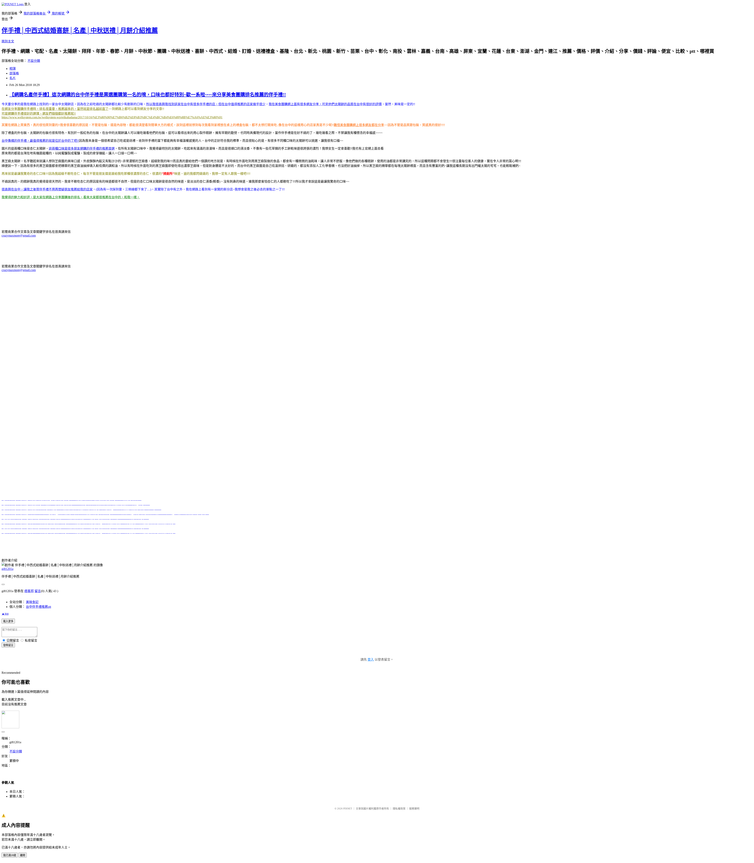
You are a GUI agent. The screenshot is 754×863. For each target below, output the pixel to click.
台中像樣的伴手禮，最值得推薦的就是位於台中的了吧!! (40, 140)
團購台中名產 (157, 540)
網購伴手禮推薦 (391, 540)
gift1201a (7, 568)
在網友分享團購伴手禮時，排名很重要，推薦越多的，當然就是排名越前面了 (55, 109)
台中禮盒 (197, 540)
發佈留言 (8, 645)
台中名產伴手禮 (261, 540)
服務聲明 (414, 808)
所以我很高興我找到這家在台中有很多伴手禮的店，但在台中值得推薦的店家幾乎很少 (205, 104)
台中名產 (121, 540)
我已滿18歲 (9, 855)
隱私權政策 (399, 808)
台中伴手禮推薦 (55, 540)
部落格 (14, 73)
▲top (5, 613)
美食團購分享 (370, 540)
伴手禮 (22, 540)
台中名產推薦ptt (284, 540)
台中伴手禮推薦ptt (102, 540)
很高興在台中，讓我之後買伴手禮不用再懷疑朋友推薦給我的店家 (47, 189)
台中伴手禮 (35, 540)
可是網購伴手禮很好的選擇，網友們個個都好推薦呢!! (39, 113)
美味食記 (32, 602)
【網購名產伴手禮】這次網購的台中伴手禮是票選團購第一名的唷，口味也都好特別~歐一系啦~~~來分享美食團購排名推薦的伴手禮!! (147, 94)
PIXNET (347, 808)
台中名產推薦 (138, 540)
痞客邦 (29, 591)
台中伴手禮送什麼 (236, 540)
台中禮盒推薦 (213, 540)
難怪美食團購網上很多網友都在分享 (359, 125)
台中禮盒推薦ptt (78, 540)
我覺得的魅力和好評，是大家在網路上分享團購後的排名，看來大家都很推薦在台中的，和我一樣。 (71, 197)
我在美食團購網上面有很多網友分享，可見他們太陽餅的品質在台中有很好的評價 (325, 104)
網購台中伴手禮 (179, 540)
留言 (38, 591)
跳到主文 (8, 41)
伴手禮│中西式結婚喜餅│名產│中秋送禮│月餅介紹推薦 (80, 30)
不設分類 (33, 60)
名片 (12, 78)
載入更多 (8, 621)
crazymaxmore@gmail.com (19, 235)
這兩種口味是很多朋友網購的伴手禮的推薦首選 (82, 148)
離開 (22, 855)
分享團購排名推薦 (347, 540)
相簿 (12, 68)
